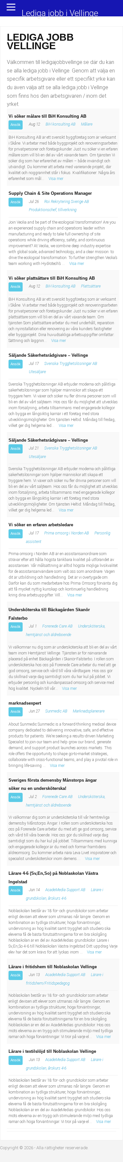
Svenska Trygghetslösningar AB (70, 363)
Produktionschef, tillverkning (52, 210)
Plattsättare (91, 286)
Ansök (15, 125)
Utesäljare (37, 372)
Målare (86, 124)
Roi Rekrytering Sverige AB (66, 201)
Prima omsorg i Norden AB (66, 533)
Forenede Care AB (57, 626)
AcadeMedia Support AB (65, 890)
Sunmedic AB (56, 711)
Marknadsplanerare (89, 711)
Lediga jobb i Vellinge (60, 13)
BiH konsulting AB (60, 124)
